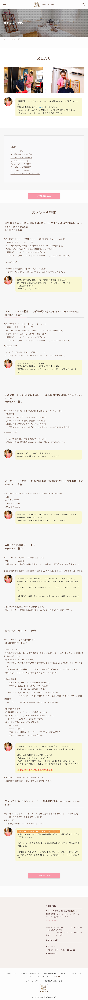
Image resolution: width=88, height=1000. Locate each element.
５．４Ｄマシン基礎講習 (21, 167)
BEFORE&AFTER (50, 973)
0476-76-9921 (52, 920)
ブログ (30, 976)
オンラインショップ (75, 973)
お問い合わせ (47, 976)
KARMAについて (12, 973)
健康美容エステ (35, 973)
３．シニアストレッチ (20, 160)
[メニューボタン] (4, 4)
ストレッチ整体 (17, 151)
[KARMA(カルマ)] (44, 4)
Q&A (37, 976)
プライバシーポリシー (34, 981)
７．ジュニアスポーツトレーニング (25, 173)
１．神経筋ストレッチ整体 (22, 154)
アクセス (62, 973)
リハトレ (24, 973)
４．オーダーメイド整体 (21, 164)
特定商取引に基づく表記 (53, 981)
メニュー (41, 107)
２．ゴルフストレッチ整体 (21, 157)
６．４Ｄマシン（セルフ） (22, 170)
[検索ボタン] (83, 4)
